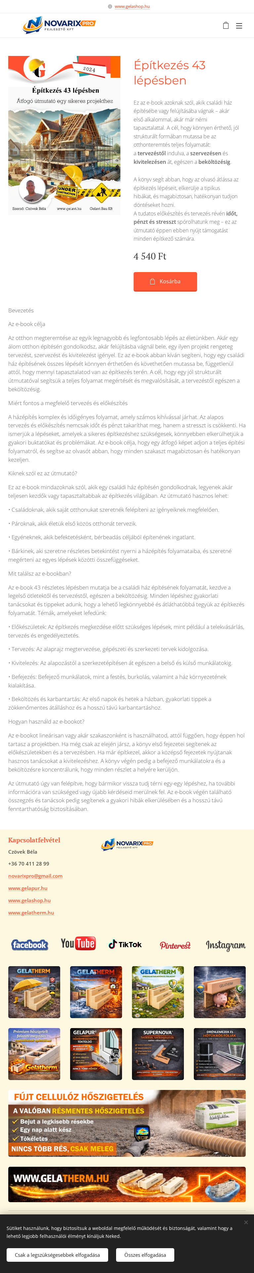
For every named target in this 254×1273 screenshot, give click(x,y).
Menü (239, 25)
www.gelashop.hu (132, 6)
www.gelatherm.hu (31, 912)
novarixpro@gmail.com (35, 875)
